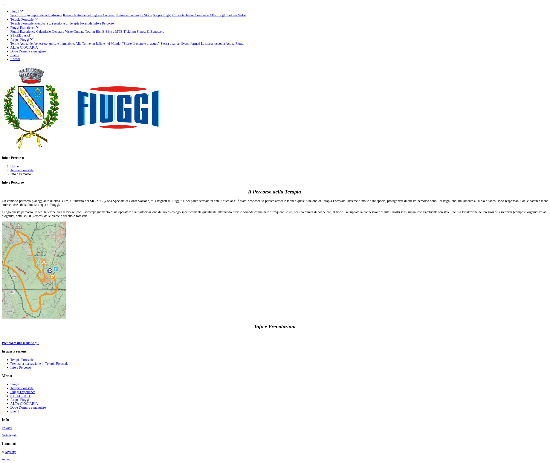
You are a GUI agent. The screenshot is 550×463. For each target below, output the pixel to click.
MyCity (10, 452)
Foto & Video (236, 15)
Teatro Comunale (197, 15)
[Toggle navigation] (3, 4)
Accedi (15, 59)
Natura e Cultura (127, 15)
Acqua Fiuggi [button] (20, 39)
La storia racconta (213, 43)
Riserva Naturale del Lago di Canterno (89, 15)
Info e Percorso (103, 23)
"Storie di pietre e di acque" (141, 43)
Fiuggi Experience (22, 31)
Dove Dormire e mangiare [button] (28, 51)
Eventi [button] (14, 55)
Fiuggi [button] (15, 11)
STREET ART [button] (20, 35)
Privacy (7, 428)
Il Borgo (24, 15)
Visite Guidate (74, 31)
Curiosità (178, 15)
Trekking (130, 31)
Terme (14, 43)
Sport (14, 15)
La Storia (146, 15)
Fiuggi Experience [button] (23, 27)
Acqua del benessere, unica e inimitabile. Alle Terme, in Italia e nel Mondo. (70, 43)
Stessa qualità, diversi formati (180, 43)
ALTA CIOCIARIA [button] (24, 47)
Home (14, 166)
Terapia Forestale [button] (22, 19)
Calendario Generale (50, 31)
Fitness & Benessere (150, 31)
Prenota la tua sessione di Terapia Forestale (63, 23)
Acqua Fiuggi (235, 43)
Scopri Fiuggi (162, 15)
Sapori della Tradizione (46, 15)
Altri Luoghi (217, 15)
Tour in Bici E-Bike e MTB (104, 31)
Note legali (9, 435)
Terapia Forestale (22, 23)
